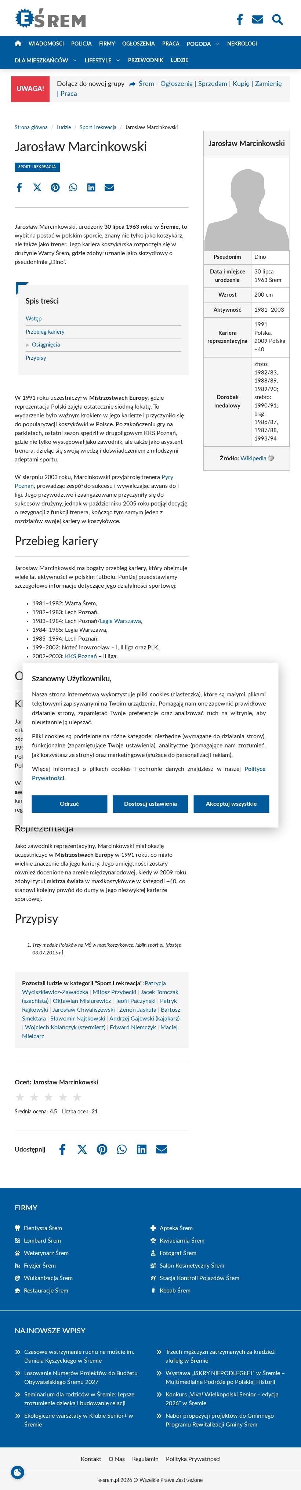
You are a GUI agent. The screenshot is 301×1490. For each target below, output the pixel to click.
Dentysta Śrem (43, 1228)
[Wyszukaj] (277, 19)
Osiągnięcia (46, 345)
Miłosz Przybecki (114, 992)
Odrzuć (69, 804)
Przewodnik (145, 60)
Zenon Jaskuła (137, 1010)
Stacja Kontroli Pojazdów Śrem (199, 1278)
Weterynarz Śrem (46, 1253)
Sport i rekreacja (98, 127)
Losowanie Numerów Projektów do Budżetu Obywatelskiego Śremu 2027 (81, 1377)
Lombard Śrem (42, 1241)
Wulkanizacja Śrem (48, 1278)
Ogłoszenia (138, 44)
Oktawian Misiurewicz (82, 1001)
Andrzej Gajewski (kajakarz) (144, 1019)
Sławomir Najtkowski (77, 1019)
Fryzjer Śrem (40, 1266)
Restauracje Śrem (46, 1291)
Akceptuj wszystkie (231, 804)
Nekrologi (242, 44)
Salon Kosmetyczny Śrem (192, 1266)
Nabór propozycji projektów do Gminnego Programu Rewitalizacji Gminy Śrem (220, 1420)
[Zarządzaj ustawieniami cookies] (17, 1472)
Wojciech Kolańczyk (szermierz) (65, 1027)
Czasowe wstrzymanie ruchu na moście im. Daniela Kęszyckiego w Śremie (79, 1356)
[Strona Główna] (18, 44)
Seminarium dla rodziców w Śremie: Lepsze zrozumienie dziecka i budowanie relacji (79, 1399)
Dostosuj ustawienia (150, 804)
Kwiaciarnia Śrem (182, 1241)
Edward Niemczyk (133, 1027)
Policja (81, 44)
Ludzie (179, 60)
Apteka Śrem (176, 1228)
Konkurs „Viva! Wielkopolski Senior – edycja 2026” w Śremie (222, 1399)
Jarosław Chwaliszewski (83, 1010)
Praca (170, 44)
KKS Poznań (81, 656)
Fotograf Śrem (178, 1253)
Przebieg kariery (45, 332)
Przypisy (36, 358)
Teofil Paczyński (135, 1001)
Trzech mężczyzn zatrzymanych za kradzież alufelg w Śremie (220, 1356)
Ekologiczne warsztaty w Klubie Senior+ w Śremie (78, 1420)
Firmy (107, 44)
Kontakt (91, 1459)
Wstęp (33, 319)
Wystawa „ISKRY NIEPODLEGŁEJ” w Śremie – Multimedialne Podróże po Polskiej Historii (225, 1377)
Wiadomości (46, 44)
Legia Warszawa (120, 621)
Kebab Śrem (175, 1291)
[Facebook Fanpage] (237, 19)
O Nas (117, 1459)
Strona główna (31, 127)
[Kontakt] (257, 19)
